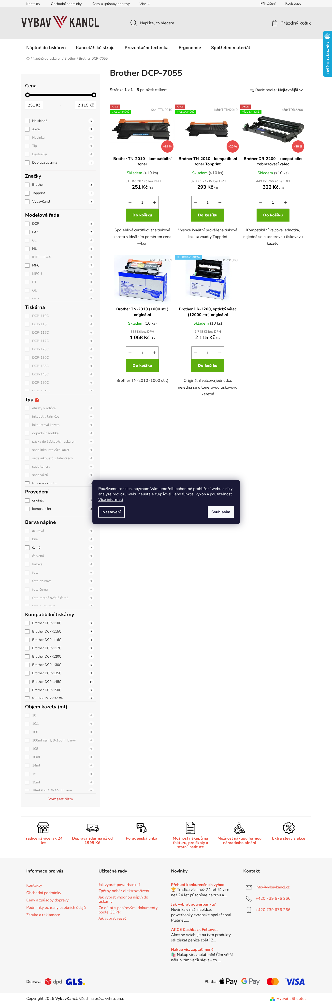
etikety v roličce (62, 408)
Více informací (110, 499)
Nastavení (111, 512)
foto (62, 572)
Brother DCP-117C (62, 648)
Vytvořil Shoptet (291, 998)
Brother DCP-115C (62, 631)
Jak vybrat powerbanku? (119, 885)
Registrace (293, 3)
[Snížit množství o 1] (130, 202)
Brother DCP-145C (62, 681)
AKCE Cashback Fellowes (194, 930)
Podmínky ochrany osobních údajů (56, 907)
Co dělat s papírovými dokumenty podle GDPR (128, 910)
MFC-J (62, 273)
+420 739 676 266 (273, 898)
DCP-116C (62, 332)
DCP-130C (62, 357)
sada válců (62, 475)
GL (62, 240)
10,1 (62, 723)
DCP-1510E (62, 391)
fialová (62, 564)
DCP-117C (62, 341)
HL (62, 248)
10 (62, 715)
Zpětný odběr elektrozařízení (124, 891)
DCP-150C (62, 382)
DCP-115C (62, 324)
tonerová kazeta (62, 483)
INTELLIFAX (62, 257)
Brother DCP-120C (62, 656)
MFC (62, 265)
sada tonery (62, 466)
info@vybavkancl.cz (272, 887)
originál (62, 500)
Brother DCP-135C (62, 673)
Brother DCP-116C (62, 639)
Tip (62, 146)
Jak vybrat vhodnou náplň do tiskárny (123, 899)
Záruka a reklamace (43, 915)
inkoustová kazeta (62, 425)
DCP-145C (62, 374)
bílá (62, 539)
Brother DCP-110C (62, 623)
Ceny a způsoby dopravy (111, 3)
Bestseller (62, 154)
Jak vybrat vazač (112, 918)
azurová (62, 530)
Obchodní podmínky (66, 3)
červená (62, 556)
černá (62, 547)
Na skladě (62, 121)
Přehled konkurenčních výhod (198, 885)
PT (62, 282)
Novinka (62, 137)
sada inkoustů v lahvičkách (62, 458)
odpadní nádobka (62, 433)
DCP (62, 223)
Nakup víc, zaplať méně (192, 950)
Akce (62, 129)
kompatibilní (62, 508)
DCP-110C (62, 316)
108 (62, 748)
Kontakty (33, 3)
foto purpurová (62, 606)
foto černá (62, 589)
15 (62, 774)
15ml (62, 782)
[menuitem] (46, 47)
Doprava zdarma (62, 162)
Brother (62, 184)
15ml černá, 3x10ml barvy (62, 790)
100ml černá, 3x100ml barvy (62, 740)
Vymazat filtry (60, 799)
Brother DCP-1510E (62, 698)
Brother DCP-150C (62, 690)
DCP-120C (62, 349)
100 (62, 732)
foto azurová (62, 581)
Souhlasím (220, 512)
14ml (62, 765)
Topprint (62, 193)
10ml (62, 757)
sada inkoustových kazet (62, 450)
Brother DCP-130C (62, 664)
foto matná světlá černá (62, 597)
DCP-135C (62, 366)
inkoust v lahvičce (62, 416)
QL (62, 290)
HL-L (62, 299)
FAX (62, 232)
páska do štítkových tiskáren (62, 441)
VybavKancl (62, 201)
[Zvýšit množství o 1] (154, 202)
